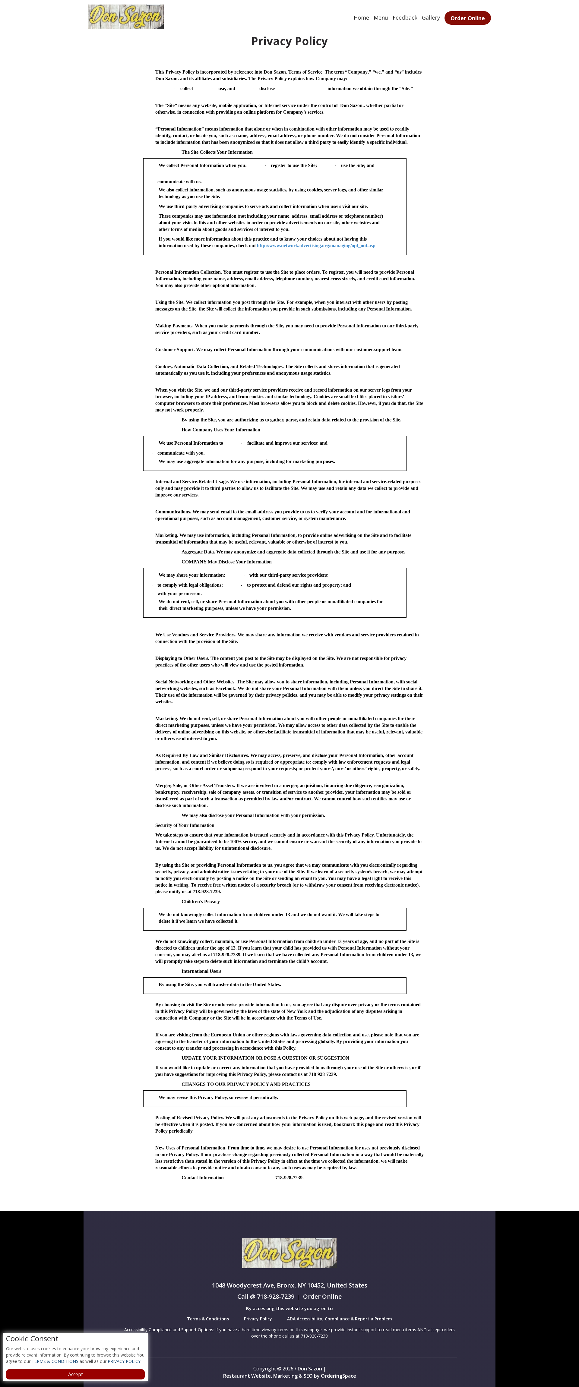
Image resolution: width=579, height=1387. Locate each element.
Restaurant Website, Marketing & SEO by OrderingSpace (289, 1376)
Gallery (431, 17)
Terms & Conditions (208, 1319)
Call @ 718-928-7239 (265, 1297)
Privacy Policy (258, 1319)
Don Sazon (310, 1368)
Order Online (468, 18)
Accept (75, 1374)
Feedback (405, 17)
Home (361, 17)
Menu (381, 17)
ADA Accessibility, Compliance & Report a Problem (339, 1319)
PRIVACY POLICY (123, 1361)
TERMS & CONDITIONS (54, 1361)
